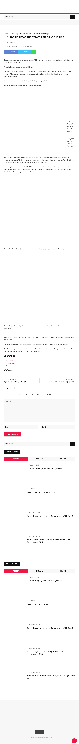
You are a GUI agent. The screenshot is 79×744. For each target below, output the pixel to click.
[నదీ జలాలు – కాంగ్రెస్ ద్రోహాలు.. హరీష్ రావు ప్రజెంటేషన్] (14, 474)
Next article (69, 379)
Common (63, 459)
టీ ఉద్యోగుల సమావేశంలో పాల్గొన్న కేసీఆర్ (62, 381)
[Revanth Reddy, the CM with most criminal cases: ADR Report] (14, 522)
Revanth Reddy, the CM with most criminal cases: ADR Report (50, 516)
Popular (39, 459)
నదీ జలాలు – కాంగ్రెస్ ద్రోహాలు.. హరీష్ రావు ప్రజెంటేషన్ (44, 468)
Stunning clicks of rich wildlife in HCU (41, 492)
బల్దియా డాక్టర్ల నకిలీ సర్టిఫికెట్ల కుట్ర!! (15, 381)
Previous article (11, 379)
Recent (16, 459)
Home (7, 34)
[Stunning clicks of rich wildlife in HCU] (14, 498)
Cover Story (14, 34)
